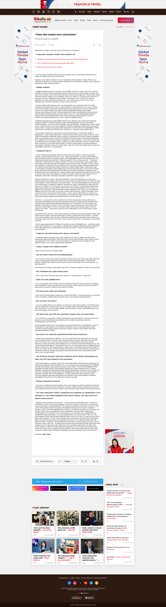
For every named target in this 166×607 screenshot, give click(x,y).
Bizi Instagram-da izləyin (41, 488)
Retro (95, 20)
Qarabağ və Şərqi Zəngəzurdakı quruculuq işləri (62, 59)
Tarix (89, 20)
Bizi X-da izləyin (94, 488)
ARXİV (78, 578)
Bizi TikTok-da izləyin (59, 488)
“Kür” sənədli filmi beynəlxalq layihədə (55, 63)
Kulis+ (118, 12)
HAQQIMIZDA (63, 578)
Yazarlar (97, 12)
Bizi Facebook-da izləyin (78, 488)
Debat (111, 12)
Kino (70, 20)
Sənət (104, 12)
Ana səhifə (119, 27)
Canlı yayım (125, 20)
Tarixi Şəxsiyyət (106, 20)
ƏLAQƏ (71, 578)
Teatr (76, 20)
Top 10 (126, 12)
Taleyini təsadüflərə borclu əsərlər (49, 67)
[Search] (133, 12)
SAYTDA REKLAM (87, 578)
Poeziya (82, 12)
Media (82, 20)
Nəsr (89, 12)
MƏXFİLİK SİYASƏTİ (100, 578)
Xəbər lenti (112, 484)
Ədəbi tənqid (60, 20)
